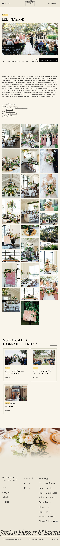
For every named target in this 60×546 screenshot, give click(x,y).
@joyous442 (9, 110)
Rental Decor (45, 502)
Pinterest (5, 501)
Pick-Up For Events (47, 516)
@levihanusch (13, 114)
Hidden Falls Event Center (13, 61)
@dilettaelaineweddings (21, 108)
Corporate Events (47, 483)
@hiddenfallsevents (11, 104)
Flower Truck (44, 511)
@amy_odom (13, 106)
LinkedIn (5, 497)
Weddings (44, 478)
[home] (30, 3)
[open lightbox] (11, 136)
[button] (6, 3)
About (27, 483)
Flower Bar (44, 507)
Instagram (6, 492)
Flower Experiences (48, 492)
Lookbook (28, 478)
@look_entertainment (9, 116)
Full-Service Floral (47, 497)
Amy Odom (25, 61)
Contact (27, 488)
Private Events (45, 488)
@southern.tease (10, 112)
